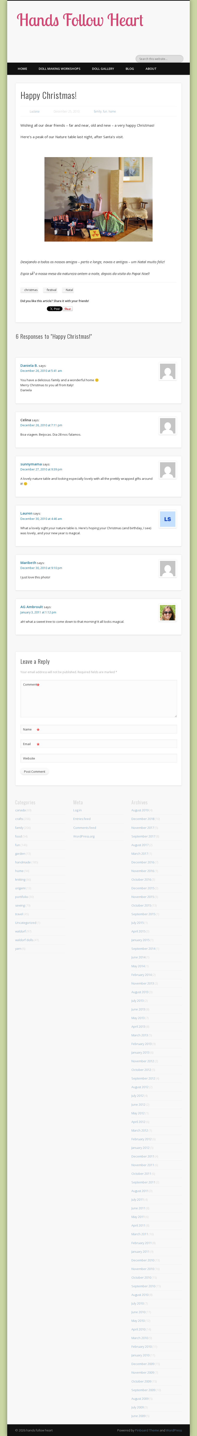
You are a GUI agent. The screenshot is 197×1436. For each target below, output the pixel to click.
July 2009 (137, 1407)
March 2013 (139, 1035)
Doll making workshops (59, 68)
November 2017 (142, 827)
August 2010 (139, 1295)
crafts (19, 819)
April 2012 (138, 1122)
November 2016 (142, 871)
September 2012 (143, 1078)
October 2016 (141, 879)
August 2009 (139, 1398)
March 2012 (139, 1130)
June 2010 (138, 1312)
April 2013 (138, 1026)
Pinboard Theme (147, 1430)
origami (20, 888)
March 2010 (139, 1338)
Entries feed (82, 819)
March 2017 (139, 853)
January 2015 (140, 940)
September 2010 (143, 1286)
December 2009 (142, 1364)
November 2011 (142, 1165)
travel (19, 914)
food (18, 836)
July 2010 (137, 1303)
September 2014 (143, 948)
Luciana (34, 111)
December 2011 (142, 1156)
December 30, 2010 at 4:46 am (41, 519)
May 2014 (138, 966)
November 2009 (142, 1372)
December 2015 (142, 888)
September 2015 (143, 914)
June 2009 (138, 1416)
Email (31, 744)
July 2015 (137, 922)
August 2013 (139, 992)
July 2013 (137, 1000)
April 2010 (138, 1329)
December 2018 (142, 819)
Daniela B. (29, 365)
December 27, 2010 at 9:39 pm (41, 469)
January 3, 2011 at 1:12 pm (38, 612)
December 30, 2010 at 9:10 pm (41, 568)
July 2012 (137, 1095)
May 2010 (138, 1320)
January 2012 (140, 1147)
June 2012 (138, 1104)
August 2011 (139, 1191)
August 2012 (139, 1087)
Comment (31, 685)
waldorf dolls (24, 940)
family (98, 111)
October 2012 (141, 1070)
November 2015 (142, 897)
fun (105, 111)
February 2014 (141, 975)
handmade (23, 862)
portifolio (21, 897)
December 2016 (142, 862)
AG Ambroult (31, 606)
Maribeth (28, 562)
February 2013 (141, 1044)
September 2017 (143, 836)
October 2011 (141, 1173)
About (151, 68)
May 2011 (138, 1217)
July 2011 (137, 1199)
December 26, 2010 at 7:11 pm (41, 425)
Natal (69, 290)
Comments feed (84, 827)
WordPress (174, 1430)
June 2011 (138, 1208)
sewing (20, 905)
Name (31, 730)
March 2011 (139, 1234)
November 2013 (142, 983)
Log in (77, 810)
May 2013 (138, 1018)
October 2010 (141, 1277)
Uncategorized (25, 922)
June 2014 (138, 957)
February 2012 (141, 1139)
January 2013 (140, 1052)
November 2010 (142, 1269)
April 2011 (138, 1225)
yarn (18, 948)
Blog (130, 68)
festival (51, 290)
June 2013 (138, 1009)
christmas (30, 290)
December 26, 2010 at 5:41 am (41, 371)
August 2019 (139, 810)
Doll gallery (103, 68)
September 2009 (143, 1390)
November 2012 (142, 1061)
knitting (20, 879)
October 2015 (141, 905)
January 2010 (140, 1355)
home (112, 111)
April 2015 (138, 931)
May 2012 (138, 1113)
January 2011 (140, 1251)
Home (22, 68)
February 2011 (141, 1243)
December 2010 (142, 1260)
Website (29, 758)
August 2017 (139, 845)
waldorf (20, 931)
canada (20, 810)
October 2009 (141, 1381)
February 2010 (141, 1346)
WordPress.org (83, 836)
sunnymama (31, 464)
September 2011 (143, 1182)
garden (20, 853)
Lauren (26, 513)
